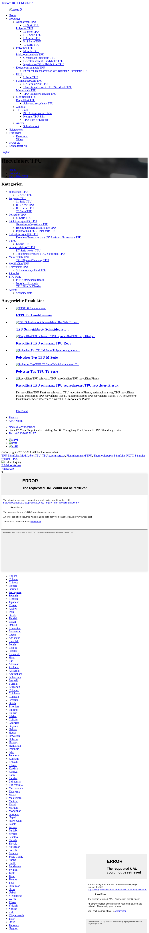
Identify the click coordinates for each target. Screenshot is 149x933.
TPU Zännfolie (10, 455)
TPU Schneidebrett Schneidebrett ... (42, 329)
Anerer (20, 123)
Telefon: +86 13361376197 (17, 3)
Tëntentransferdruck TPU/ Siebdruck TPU (47, 87)
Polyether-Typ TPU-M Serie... (38, 357)
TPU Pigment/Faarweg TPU (39, 93)
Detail (24, 411)
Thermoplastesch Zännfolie (109, 455)
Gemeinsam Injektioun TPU (39, 57)
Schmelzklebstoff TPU (29, 80)
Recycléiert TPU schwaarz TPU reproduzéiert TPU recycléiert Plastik (67, 385)
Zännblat (21, 106)
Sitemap (13, 417)
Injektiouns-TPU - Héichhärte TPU (43, 64)
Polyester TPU (24, 28)
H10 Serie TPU (32, 34)
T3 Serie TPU (31, 44)
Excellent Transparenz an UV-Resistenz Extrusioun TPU (55, 70)
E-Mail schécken (11, 465)
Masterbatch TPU (26, 90)
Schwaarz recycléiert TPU (38, 103)
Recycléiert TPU (25, 100)
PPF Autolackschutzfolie (37, 113)
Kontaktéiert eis (18, 145)
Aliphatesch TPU (26, 21)
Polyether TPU (24, 47)
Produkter (14, 18)
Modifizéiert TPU (26, 96)
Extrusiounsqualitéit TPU (30, 67)
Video (19, 139)
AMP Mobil (16, 420)
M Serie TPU (31, 51)
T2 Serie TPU (31, 25)
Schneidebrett (31, 126)
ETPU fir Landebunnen (34, 315)
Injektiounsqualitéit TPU (30, 54)
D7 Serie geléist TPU (35, 83)
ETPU (19, 74)
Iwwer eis (14, 142)
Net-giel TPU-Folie (27, 283)
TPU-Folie (22, 110)
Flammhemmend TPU (79, 455)
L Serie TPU (30, 77)
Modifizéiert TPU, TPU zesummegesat (42, 455)
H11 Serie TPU (32, 41)
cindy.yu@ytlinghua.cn (22, 426)
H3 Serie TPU (31, 38)
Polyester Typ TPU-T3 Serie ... (38, 371)
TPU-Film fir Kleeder (35, 119)
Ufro (18, 411)
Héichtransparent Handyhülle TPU (43, 61)
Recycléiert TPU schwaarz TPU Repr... (44, 343)
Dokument (22, 136)
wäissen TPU (9, 458)
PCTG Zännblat (135, 455)
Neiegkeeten (16, 129)
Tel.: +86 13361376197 (22, 433)
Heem (12, 15)
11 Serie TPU (31, 31)
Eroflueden (15, 132)
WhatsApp (7, 468)
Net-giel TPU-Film (34, 116)
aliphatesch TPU (18, 191)
